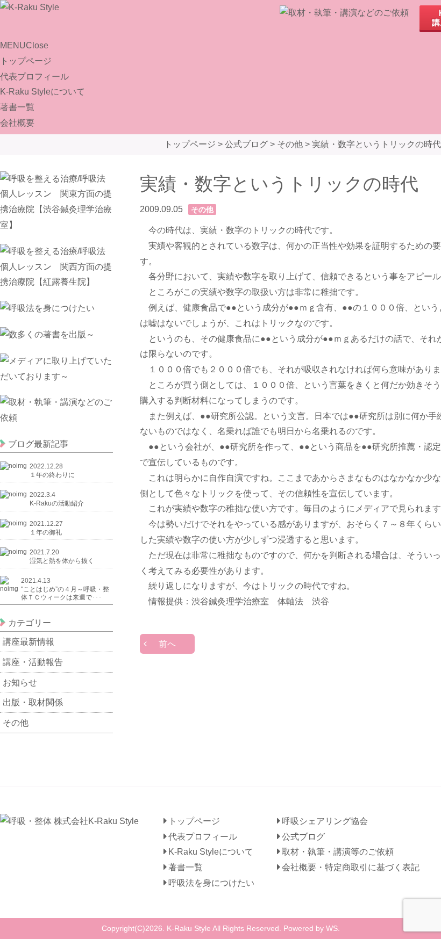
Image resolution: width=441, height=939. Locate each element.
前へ (167, 643)
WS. (333, 928)
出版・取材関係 (33, 702)
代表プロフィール (34, 76)
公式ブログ (303, 836)
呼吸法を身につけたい (211, 882)
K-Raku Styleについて (42, 91)
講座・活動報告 (33, 662)
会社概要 (17, 122)
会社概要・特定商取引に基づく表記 (350, 867)
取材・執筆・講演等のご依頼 (338, 851)
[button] (24, 45)
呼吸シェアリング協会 (325, 821)
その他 (16, 722)
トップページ (26, 61)
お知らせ (20, 682)
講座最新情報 (28, 641)
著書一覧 (17, 107)
